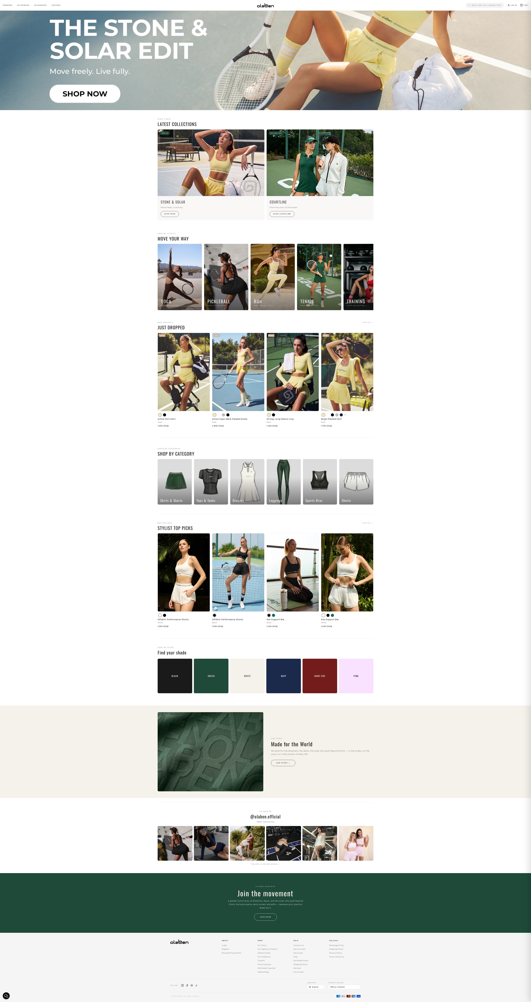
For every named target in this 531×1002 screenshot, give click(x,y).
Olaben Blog (263, 972)
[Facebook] (187, 985)
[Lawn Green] (273, 615)
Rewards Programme (231, 953)
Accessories (40, 5)
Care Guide (298, 972)
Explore (56, 5)
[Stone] (223, 415)
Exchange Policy (300, 960)
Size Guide (298, 953)
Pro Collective (264, 957)
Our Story (262, 945)
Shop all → (367, 322)
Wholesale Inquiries (266, 968)
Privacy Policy (335, 953)
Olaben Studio (264, 953)
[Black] (164, 415)
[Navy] (341, 415)
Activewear (23, 5)
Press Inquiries (264, 964)
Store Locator (299, 949)
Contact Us (298, 945)
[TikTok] (196, 985)
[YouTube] (191, 985)
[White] (169, 415)
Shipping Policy (300, 964)
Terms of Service (336, 957)
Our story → (283, 763)
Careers (261, 960)
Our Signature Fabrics (268, 949)
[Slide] (265, 60)
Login (224, 945)
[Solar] (160, 415)
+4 (345, 415)
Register (225, 949)
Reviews (297, 968)
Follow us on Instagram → (265, 864)
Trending (7, 5)
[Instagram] (182, 985)
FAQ (295, 957)
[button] (524, 5)
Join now (265, 917)
